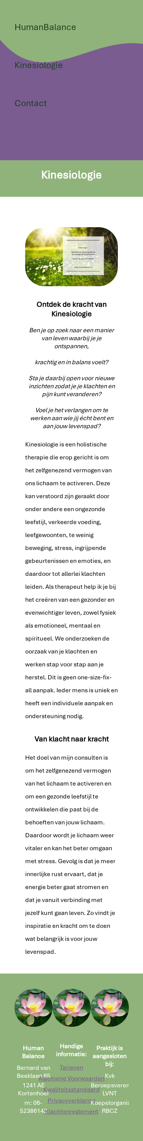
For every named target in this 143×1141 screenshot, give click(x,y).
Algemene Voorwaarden (71, 1078)
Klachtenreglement (71, 1112)
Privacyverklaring (71, 1100)
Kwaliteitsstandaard (71, 1089)
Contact (30, 103)
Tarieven (71, 1067)
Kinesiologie (38, 65)
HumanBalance (45, 27)
